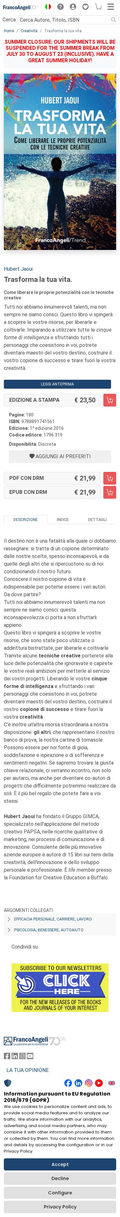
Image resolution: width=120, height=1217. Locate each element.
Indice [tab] (63, 519)
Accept (60, 1164)
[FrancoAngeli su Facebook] (7, 1057)
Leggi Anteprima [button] (57, 384)
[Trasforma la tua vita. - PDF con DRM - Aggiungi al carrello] (109, 478)
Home (9, 31)
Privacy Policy (60, 1207)
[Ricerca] (113, 19)
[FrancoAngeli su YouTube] (30, 1057)
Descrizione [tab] (25, 519)
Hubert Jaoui (18, 269)
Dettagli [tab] (97, 519)
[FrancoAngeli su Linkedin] (15, 1057)
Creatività (29, 31)
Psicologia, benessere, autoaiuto (49, 930)
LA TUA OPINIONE (27, 1070)
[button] (46, 8)
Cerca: (10, 20)
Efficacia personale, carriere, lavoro (53, 919)
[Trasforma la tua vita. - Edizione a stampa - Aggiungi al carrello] (109, 400)
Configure (60, 1193)
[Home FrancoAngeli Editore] (21, 7)
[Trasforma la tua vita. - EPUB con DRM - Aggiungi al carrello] (109, 492)
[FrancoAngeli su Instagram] (22, 1057)
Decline (60, 1178)
